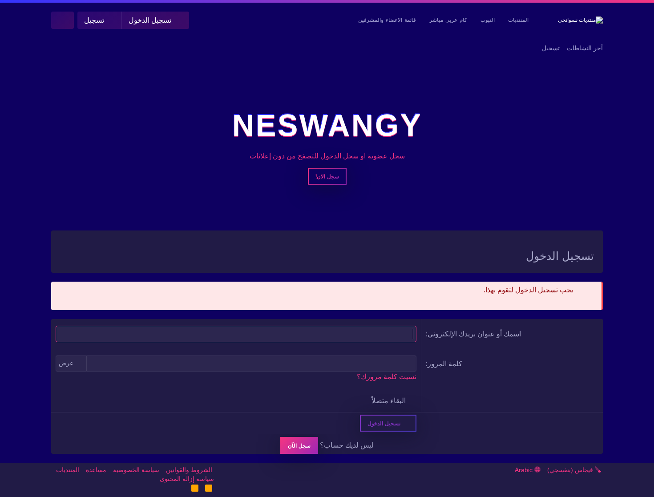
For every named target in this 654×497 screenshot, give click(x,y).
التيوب (487, 20)
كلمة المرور (445, 363)
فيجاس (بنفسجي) (571, 469)
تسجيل (551, 48)
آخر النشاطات (585, 48)
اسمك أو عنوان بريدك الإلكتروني (474, 334)
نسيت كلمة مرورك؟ (386, 376)
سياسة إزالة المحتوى (187, 478)
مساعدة (96, 469)
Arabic (524, 469)
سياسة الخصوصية (136, 469)
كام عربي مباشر (448, 20)
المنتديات (518, 20)
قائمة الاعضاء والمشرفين (387, 20)
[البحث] (62, 20)
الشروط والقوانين (189, 469)
